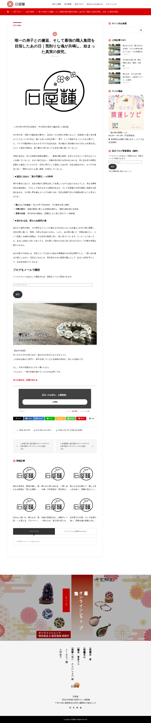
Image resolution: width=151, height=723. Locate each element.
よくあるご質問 (66, 653)
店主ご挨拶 (56, 4)
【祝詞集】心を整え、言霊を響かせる (78, 655)
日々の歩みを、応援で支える (25, 380)
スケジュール (111, 4)
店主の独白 (17, 25)
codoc (88, 411)
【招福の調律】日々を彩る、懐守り (90, 653)
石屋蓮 (72, 430)
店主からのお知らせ (95, 4)
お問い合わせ (60, 652)
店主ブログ (79, 4)
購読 (18, 294)
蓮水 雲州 (74, 411)
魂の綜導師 (78, 430)
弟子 (68, 430)
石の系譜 (67, 4)
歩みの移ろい (48, 430)
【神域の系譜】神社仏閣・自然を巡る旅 (84, 650)
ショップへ (66, 600)
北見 (64, 430)
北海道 (60, 430)
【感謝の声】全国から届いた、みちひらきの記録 (72, 661)
